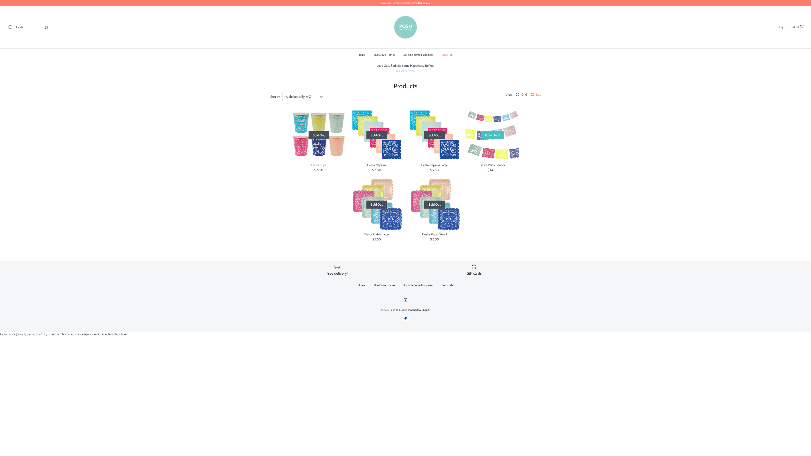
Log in (782, 26)
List (538, 94)
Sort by (275, 97)
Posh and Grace (398, 309)
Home (361, 54)
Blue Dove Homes (384, 54)
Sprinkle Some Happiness (418, 54)
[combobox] (303, 96)
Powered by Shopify (419, 309)
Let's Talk (447, 54)
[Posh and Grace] (405, 27)
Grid (524, 94)
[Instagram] (46, 27)
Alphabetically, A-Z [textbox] (298, 97)
